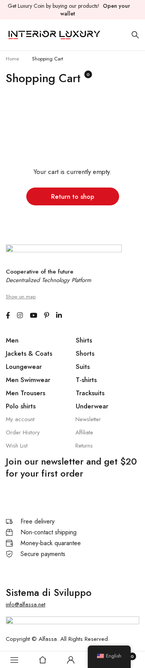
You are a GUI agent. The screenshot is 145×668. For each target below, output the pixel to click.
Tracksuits (90, 393)
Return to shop (72, 196)
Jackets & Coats (29, 353)
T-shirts (86, 379)
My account (20, 419)
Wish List (16, 445)
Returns (84, 445)
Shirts (84, 340)
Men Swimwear (28, 379)
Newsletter (88, 419)
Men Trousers (25, 393)
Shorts (85, 353)
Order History (23, 432)
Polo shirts (21, 406)
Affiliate (84, 432)
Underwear (92, 406)
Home (12, 58)
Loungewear (24, 366)
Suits (83, 366)
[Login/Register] (70, 660)
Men (12, 340)
